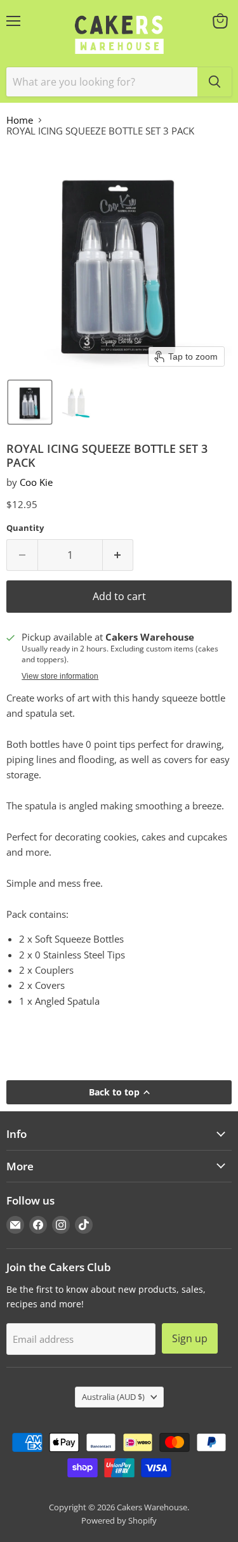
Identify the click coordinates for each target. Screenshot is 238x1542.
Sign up (190, 1338)
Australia (113, 1396)
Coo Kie (36, 482)
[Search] (214, 81)
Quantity (25, 528)
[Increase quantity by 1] (118, 555)
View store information (60, 676)
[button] (29, 402)
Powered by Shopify (119, 1520)
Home (19, 120)
